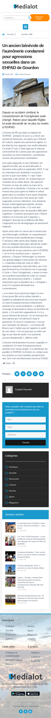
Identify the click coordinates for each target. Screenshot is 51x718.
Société (24, 34)
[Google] (30, 711)
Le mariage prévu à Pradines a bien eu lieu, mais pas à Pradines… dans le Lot (31, 525)
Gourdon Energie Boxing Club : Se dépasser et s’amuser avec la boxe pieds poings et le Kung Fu (30, 598)
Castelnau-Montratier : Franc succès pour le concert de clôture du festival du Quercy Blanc (31, 554)
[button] (25, 26)
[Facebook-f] (21, 711)
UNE (31, 34)
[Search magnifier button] (29, 18)
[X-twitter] (25, 711)
